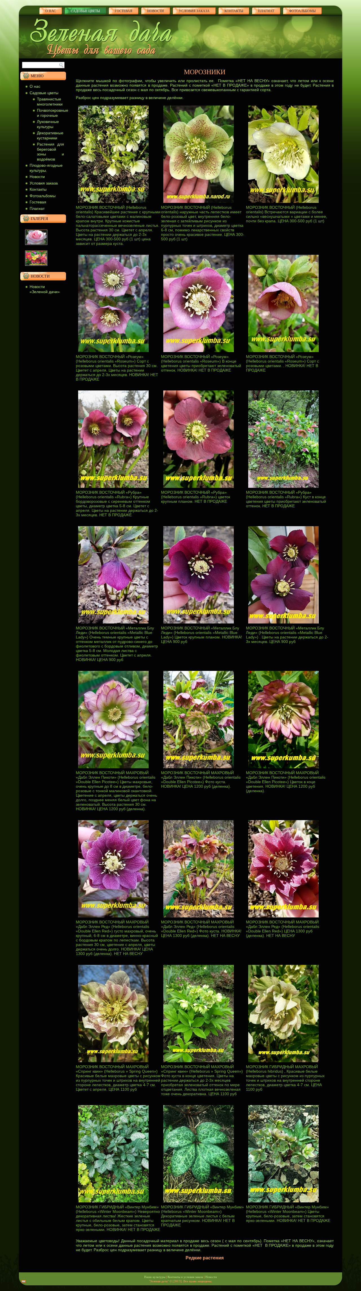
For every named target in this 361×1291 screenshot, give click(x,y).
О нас (50, 10)
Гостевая (123, 10)
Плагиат (37, 208)
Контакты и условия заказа (185, 1277)
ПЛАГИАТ (266, 10)
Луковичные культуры (48, 124)
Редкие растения (205, 1257)
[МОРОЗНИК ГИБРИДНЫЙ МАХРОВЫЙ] (283, 1063)
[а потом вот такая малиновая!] (36, 267)
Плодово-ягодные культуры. (46, 168)
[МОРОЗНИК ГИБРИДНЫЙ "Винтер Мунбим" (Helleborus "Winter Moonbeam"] (113, 1203)
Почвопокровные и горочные (52, 113)
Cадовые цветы (85, 10)
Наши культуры (154, 1277)
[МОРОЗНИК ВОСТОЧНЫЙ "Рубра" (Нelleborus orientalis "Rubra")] (113, 488)
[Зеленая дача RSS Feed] (23, 1281)
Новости (155, 10)
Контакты (233, 10)
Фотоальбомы (302, 10)
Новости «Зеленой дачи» (45, 289)
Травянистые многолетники (50, 101)
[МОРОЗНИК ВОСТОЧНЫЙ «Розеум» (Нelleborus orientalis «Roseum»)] (113, 352)
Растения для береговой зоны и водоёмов (50, 151)
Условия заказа (194, 10)
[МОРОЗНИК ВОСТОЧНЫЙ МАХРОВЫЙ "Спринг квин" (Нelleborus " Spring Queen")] (113, 1063)
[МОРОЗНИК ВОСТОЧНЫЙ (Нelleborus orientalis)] (113, 203)
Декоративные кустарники (50, 135)
